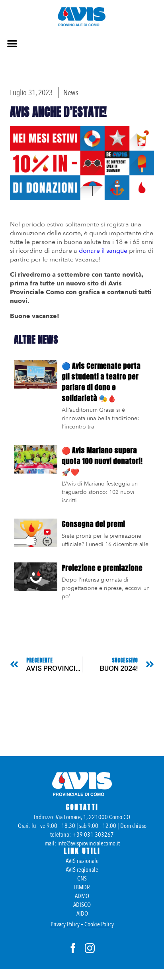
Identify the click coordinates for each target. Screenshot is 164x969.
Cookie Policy (99, 924)
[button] (12, 43)
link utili (82, 851)
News (70, 92)
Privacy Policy (65, 924)
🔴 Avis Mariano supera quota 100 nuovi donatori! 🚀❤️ (102, 461)
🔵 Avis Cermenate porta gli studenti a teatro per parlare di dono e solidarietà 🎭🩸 (101, 381)
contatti (82, 807)
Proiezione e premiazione (102, 567)
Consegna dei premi (93, 524)
